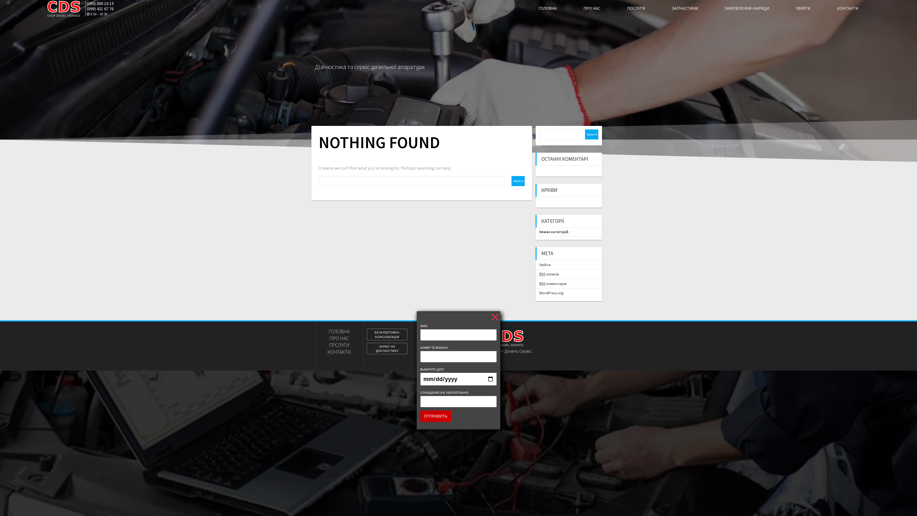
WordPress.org (551, 292)
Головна (547, 8)
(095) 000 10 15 (100, 3)
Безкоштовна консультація (387, 334)
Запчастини (685, 8)
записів (549, 274)
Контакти (847, 8)
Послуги (636, 8)
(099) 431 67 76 (100, 8)
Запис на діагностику (387, 348)
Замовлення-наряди (747, 8)
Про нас (591, 8)
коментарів (552, 283)
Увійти (803, 8)
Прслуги (339, 345)
